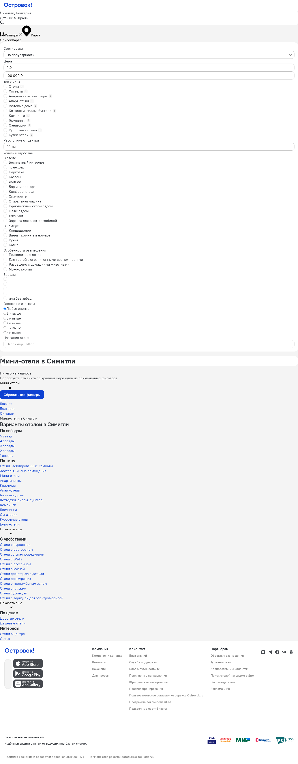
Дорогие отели (12, 618)
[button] (149, 18)
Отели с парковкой (15, 544)
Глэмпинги (8, 509)
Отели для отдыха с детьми (22, 573)
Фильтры (11, 35)
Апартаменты (11, 480)
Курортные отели (14, 519)
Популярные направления (148, 675)
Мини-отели (10, 475)
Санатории (8, 514)
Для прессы (100, 675)
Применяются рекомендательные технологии (121, 757)
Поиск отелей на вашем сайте (232, 675)
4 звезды (7, 441)
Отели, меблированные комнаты (26, 466)
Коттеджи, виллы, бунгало (21, 500)
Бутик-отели (10, 524)
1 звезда (6, 455)
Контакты (99, 662)
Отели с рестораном (16, 549)
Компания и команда (107, 656)
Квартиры (8, 485)
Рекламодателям (223, 682)
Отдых (5, 638)
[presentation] (149, 55)
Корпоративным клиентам (229, 669)
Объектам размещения (227, 656)
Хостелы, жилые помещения (23, 471)
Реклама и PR (220, 689)
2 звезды (7, 450)
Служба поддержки (143, 662)
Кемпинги (8, 505)
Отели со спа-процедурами (22, 554)
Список (6, 40)
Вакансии (99, 669)
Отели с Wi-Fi (11, 559)
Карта (16, 40)
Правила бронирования (146, 689)
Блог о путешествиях (144, 669)
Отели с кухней (12, 569)
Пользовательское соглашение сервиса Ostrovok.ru (166, 695)
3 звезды (7, 446)
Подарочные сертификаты (148, 709)
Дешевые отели (13, 623)
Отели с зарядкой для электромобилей (31, 598)
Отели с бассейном (15, 564)
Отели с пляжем (13, 588)
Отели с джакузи (13, 593)
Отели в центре (12, 634)
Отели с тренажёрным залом (23, 583)
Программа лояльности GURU (150, 702)
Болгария (7, 408)
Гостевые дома (12, 495)
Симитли (7, 413)
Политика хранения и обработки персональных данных (44, 757)
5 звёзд (6, 436)
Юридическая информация (148, 682)
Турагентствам (221, 662)
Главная (6, 403)
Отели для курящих (15, 578)
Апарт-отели (10, 490)
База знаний (138, 656)
